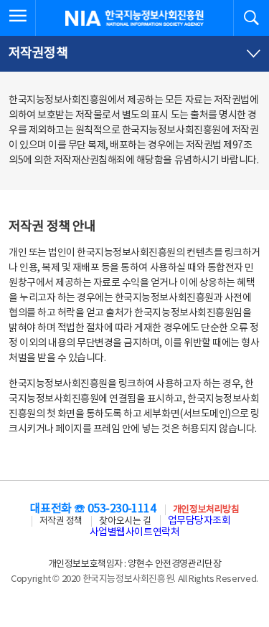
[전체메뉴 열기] (18, 18)
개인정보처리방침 (206, 509)
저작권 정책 (60, 521)
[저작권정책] (134, 54)
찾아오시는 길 (125, 521)
